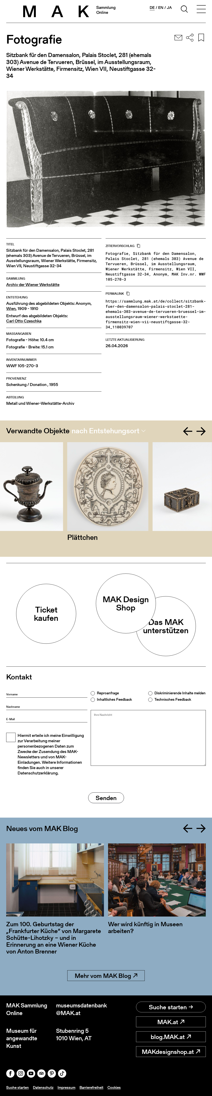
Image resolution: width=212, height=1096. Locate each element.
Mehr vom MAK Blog (103, 975)
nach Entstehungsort (105, 431)
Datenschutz (43, 1087)
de (152, 7)
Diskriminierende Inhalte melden (180, 693)
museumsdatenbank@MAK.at (81, 1009)
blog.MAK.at (168, 1036)
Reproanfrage (108, 693)
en (160, 7)
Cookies (114, 1087)
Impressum (66, 1087)
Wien (11, 308)
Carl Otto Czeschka (23, 321)
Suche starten (168, 1007)
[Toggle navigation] (201, 9)
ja (169, 7)
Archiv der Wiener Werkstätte (32, 284)
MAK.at (167, 1022)
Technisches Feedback (172, 699)
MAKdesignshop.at (168, 1051)
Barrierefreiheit (91, 1087)
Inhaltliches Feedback (114, 699)
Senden (106, 797)
